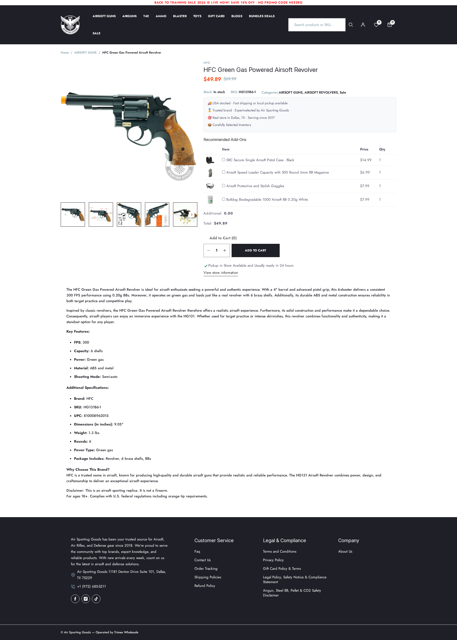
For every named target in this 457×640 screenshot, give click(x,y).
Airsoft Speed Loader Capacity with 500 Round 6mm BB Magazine (277, 172)
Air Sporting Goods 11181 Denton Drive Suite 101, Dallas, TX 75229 (121, 574)
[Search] (351, 24)
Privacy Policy (273, 560)
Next (191, 214)
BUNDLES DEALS (262, 19)
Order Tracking (206, 568)
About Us (345, 551)
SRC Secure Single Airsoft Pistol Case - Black (260, 160)
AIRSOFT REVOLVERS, (321, 92)
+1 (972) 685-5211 (91, 586)
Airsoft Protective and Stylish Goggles (255, 186)
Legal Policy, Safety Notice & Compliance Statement (295, 580)
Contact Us (202, 560)
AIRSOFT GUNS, (291, 92)
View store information (221, 272)
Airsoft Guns (104, 19)
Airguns (129, 19)
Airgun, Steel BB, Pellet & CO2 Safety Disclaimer (292, 593)
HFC (207, 62)
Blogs (236, 19)
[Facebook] (75, 599)
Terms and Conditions (279, 551)
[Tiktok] (96, 599)
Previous (65, 214)
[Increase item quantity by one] (224, 250)
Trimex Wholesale (125, 632)
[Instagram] (85, 599)
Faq (197, 551)
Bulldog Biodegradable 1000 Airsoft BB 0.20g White (267, 199)
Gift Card (216, 19)
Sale (96, 36)
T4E (146, 19)
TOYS (197, 19)
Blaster (180, 19)
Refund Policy (204, 585)
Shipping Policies (207, 577)
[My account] (363, 24)
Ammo (161, 19)
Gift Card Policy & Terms (282, 568)
